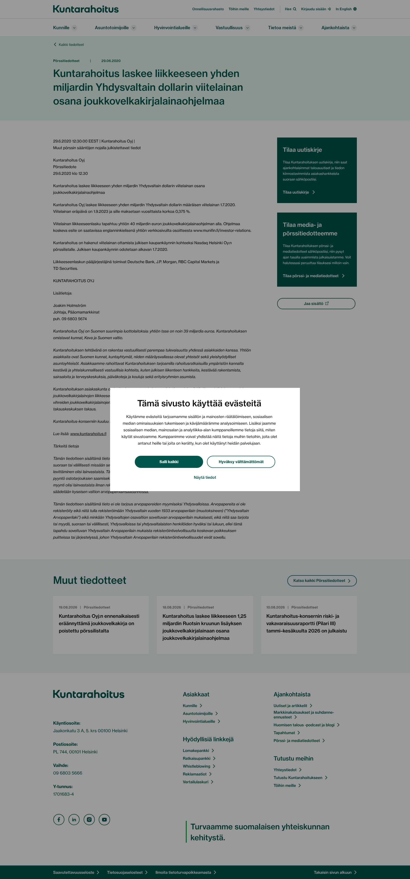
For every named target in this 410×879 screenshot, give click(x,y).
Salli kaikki (168, 461)
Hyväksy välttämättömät (241, 461)
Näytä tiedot (205, 477)
